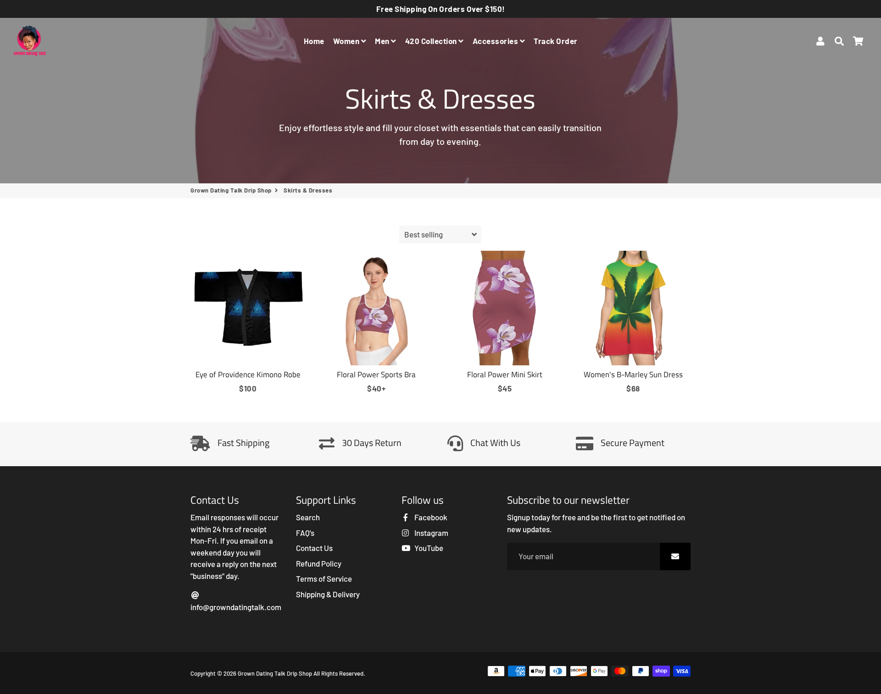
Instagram (430, 532)
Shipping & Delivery (328, 594)
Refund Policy (318, 563)
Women (347, 40)
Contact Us (314, 547)
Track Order (556, 40)
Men (383, 40)
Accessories (496, 40)
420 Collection (432, 40)
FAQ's (305, 532)
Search (308, 517)
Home (314, 40)
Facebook (430, 517)
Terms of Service (324, 578)
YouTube (428, 547)
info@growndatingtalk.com (235, 606)
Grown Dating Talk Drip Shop (231, 190)
